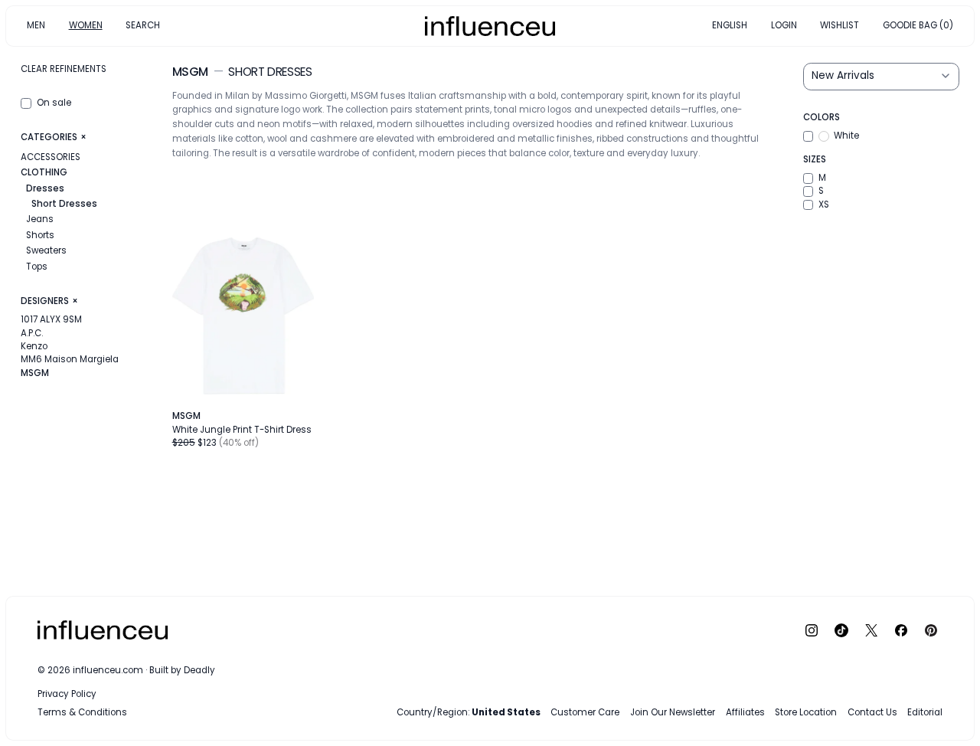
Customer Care (584, 712)
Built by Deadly (182, 670)
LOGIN (784, 25)
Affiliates (745, 712)
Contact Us (872, 712)
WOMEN (86, 25)
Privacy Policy (67, 694)
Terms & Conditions (82, 712)
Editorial (924, 712)
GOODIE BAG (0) (918, 25)
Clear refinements (63, 69)
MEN (36, 25)
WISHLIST (839, 25)
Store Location (806, 712)
